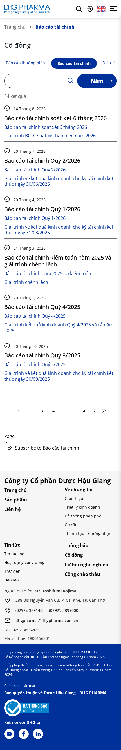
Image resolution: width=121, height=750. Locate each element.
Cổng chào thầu (82, 574)
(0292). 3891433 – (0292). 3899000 (46, 610)
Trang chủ (15, 27)
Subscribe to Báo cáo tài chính (46, 448)
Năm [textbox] (97, 81)
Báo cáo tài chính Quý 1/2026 (42, 209)
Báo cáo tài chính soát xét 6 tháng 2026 (55, 118)
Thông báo (76, 545)
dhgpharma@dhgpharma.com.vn (46, 620)
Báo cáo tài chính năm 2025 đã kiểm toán (47, 273)
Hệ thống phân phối (83, 516)
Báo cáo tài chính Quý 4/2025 (42, 307)
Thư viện (12, 571)
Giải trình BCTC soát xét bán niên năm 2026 (50, 136)
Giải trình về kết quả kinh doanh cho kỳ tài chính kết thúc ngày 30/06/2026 (58, 181)
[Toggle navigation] (113, 8)
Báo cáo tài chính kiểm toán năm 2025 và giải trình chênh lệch (57, 261)
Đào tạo (11, 580)
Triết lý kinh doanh (82, 507)
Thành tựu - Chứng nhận (88, 533)
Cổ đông (74, 555)
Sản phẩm (15, 500)
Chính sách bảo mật (19, 685)
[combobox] (96, 81)
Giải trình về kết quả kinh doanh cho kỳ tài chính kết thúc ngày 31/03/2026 (58, 230)
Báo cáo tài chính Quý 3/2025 (42, 355)
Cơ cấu (71, 524)
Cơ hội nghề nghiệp (86, 564)
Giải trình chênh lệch (26, 282)
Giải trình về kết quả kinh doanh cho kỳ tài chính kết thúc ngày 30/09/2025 (58, 376)
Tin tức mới (15, 553)
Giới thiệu (74, 498)
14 (83, 411)
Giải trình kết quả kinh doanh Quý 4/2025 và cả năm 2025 (58, 328)
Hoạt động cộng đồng (24, 562)
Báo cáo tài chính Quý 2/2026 (42, 160)
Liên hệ (12, 509)
